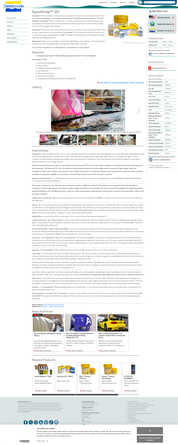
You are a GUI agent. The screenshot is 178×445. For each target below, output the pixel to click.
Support (132, 2)
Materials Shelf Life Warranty (137, 408)
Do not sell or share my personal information (149, 439)
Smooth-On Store (165, 30)
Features (10, 26)
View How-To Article (42, 351)
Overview (10, 22)
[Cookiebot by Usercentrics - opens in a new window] (25, 441)
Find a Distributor (133, 401)
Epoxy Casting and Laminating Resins (54, 304)
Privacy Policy (132, 411)
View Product (41, 391)
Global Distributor (165, 23)
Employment (132, 418)
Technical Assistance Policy (136, 410)
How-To (123, 2)
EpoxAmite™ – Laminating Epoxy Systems (52, 306)
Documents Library (159, 67)
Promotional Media (133, 420)
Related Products (12, 42)
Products (114, 2)
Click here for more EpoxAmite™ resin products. (121, 82)
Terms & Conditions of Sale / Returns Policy (141, 405)
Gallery (9, 30)
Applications (103, 2)
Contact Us (131, 416)
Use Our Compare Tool (162, 159)
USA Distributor (165, 17)
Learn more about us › (24, 411)
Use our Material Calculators (164, 53)
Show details (41, 441)
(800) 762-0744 (86, 418)
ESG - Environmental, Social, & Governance (140, 413)
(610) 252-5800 (86, 414)
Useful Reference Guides (135, 421)
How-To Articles (12, 38)
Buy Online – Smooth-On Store (137, 403)
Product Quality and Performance (138, 406)
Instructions (10, 34)
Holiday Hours (132, 415)
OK (150, 430)
